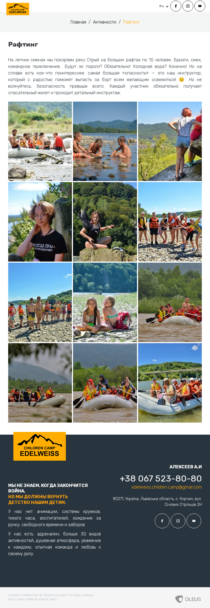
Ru (161, 6)
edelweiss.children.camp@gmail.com (167, 487)
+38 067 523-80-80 (161, 478)
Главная (79, 22)
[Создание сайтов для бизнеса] (188, 597)
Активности (105, 22)
